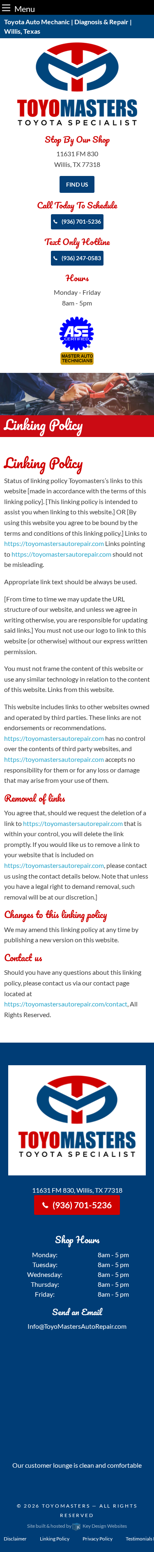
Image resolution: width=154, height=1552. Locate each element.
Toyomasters (66, 1506)
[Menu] (6, 7)
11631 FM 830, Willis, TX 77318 (77, 1190)
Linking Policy (54, 1539)
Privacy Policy (98, 1539)
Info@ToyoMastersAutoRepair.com (77, 1326)
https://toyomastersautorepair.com (54, 543)
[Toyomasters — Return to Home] (77, 83)
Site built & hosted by (77, 1526)
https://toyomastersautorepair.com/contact (65, 1004)
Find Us (77, 184)
